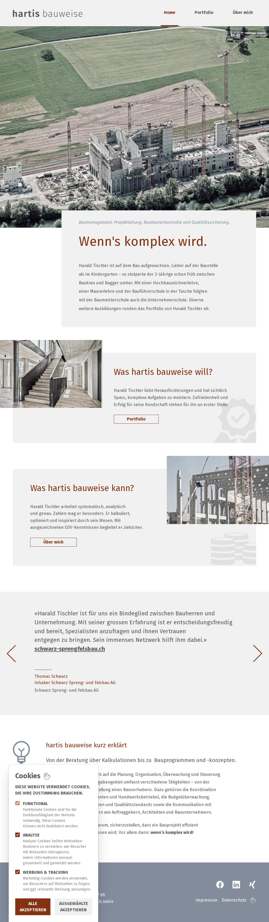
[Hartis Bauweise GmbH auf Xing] (252, 884)
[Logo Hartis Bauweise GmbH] (48, 13)
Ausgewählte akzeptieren (73, 906)
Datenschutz (234, 900)
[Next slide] (251, 653)
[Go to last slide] (18, 653)
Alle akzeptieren (33, 906)
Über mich (243, 12)
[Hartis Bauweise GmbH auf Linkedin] (236, 884)
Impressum (206, 900)
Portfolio (204, 12)
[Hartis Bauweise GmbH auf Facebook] (220, 884)
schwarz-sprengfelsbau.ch (69, 648)
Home (169, 12)
